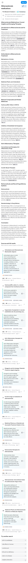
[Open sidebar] (2, 2)
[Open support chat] (25, 560)
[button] (24, 2)
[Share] (24, 6)
